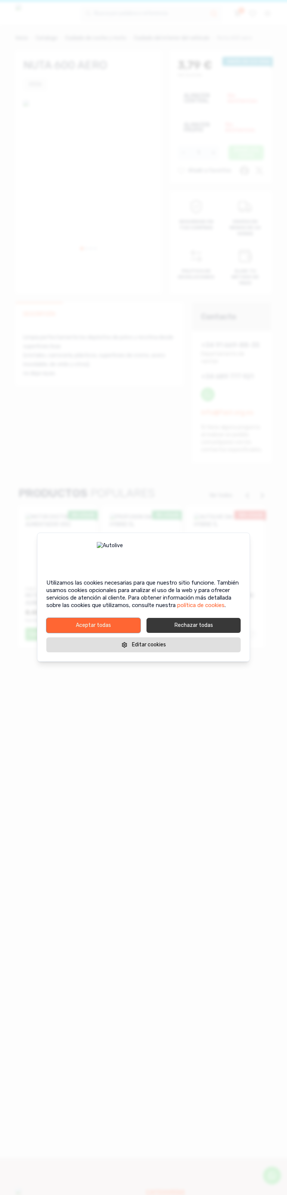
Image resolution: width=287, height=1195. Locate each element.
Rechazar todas (194, 625)
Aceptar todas (93, 625)
